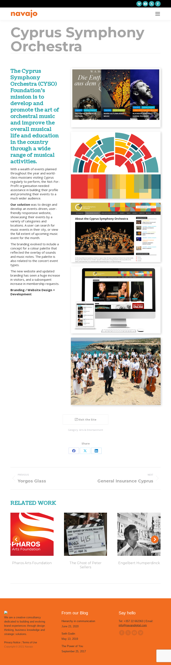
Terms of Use (29, 642)
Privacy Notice (12, 642)
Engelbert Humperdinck (139, 563)
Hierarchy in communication (78, 621)
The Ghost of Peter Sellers (85, 565)
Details (31, 534)
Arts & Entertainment (91, 429)
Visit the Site (87, 419)
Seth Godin (68, 633)
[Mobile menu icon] (158, 14)
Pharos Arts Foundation (32, 563)
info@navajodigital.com (133, 625)
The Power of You (72, 646)
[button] (16, 539)
